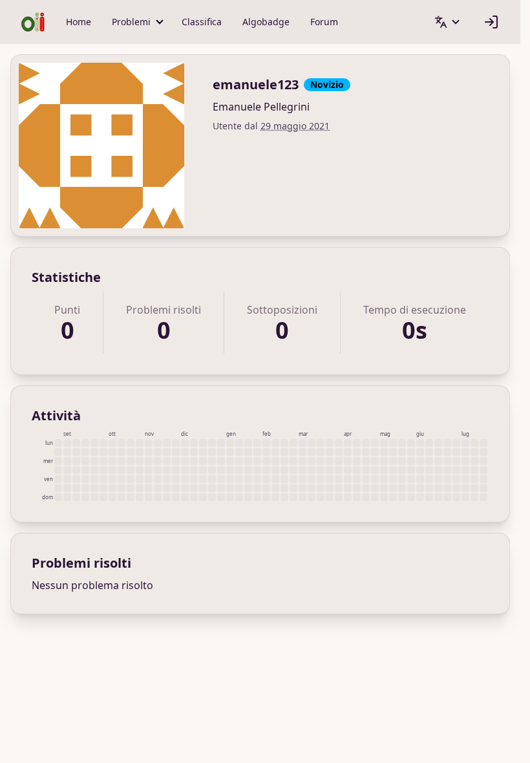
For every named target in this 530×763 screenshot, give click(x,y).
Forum (324, 22)
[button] (136, 22)
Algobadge (266, 22)
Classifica (202, 22)
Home (78, 22)
